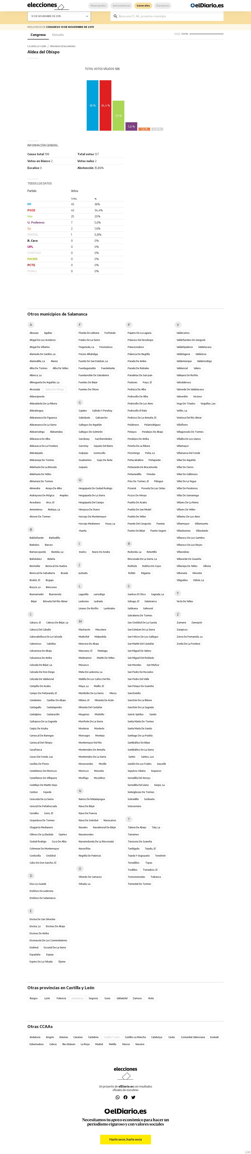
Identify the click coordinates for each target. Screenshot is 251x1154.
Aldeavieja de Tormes (42, 460)
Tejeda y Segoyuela (139, 855)
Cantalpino (35, 714)
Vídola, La (198, 580)
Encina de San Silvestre (42, 919)
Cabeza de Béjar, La (57, 622)
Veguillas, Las (208, 403)
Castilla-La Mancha (135, 1037)
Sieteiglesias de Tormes (141, 792)
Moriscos (84, 770)
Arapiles (64, 495)
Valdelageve (183, 354)
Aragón (50, 1037)
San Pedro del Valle (138, 679)
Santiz (131, 756)
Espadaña (35, 954)
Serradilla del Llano (138, 785)
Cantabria (93, 1037)
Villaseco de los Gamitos (191, 537)
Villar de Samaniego (188, 495)
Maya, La (84, 686)
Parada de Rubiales (138, 368)
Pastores (132, 382)
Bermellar (35, 566)
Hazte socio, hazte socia (125, 1139)
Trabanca (155, 876)
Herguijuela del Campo (91, 502)
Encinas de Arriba (39, 933)
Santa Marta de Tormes (141, 721)
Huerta (82, 530)
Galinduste (84, 417)
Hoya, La (110, 523)
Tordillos (132, 869)
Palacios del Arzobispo (140, 339)
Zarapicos (182, 629)
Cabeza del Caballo (40, 629)
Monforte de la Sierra (91, 721)
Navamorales (86, 834)
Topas (148, 862)
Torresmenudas (136, 876)
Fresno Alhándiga (88, 354)
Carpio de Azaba (39, 728)
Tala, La (156, 827)
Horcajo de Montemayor (92, 516)
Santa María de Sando (140, 728)
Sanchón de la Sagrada (141, 707)
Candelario (35, 700)
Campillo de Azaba (40, 686)
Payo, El (147, 382)
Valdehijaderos (185, 347)
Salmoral (148, 608)
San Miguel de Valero (139, 650)
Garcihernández (103, 438)
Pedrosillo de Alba (138, 396)
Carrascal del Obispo (41, 742)
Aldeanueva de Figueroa (43, 417)
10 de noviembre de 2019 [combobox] (46, 16)
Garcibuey (84, 438)
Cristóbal (51, 855)
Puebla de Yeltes (137, 516)
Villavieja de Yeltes (187, 566)
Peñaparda (155, 460)
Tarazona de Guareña (140, 841)
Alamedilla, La (37, 361)
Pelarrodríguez (152, 424)
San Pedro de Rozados (140, 672)
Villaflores (182, 424)
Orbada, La (84, 883)
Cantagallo (35, 707)
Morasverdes (86, 763)
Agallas (48, 332)
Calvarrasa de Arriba (41, 657)
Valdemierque (184, 361)
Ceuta (171, 1037)
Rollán (131, 573)
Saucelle (161, 763)
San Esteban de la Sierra (141, 629)
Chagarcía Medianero (41, 827)
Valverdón (182, 396)
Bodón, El (35, 580)
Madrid (99, 1044)
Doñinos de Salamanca (42, 898)
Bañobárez (36, 558)
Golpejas (83, 453)
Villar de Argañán (186, 460)
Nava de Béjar (87, 806)
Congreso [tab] (38, 35)
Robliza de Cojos (151, 566)
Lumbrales (109, 608)
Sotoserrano (134, 806)
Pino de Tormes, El (138, 481)
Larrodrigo (99, 594)
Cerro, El (48, 813)
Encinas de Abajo (55, 926)
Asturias (63, 1037)
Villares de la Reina (187, 502)
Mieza (113, 693)
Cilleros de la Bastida (41, 834)
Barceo (49, 544)
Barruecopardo (38, 551)
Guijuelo (83, 467)
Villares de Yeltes (186, 509)
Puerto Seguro (158, 530)
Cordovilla (35, 855)
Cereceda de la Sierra (42, 799)
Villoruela (182, 573)
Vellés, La (182, 410)
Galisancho (101, 417)
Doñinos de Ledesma (41, 890)
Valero (197, 368)
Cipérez (63, 834)
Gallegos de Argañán (90, 424)
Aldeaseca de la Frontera (44, 445)
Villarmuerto (201, 523)
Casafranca (36, 749)
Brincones (51, 587)
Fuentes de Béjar (88, 382)
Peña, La (150, 453)
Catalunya (156, 1037)
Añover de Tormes (40, 516)
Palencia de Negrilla (139, 354)
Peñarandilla (134, 474)
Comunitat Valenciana (193, 1037)
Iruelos (82, 551)
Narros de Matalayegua (92, 799)
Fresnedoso (106, 347)
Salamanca (151, 601)
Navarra (140, 1044)
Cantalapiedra (54, 707)
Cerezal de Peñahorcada (43, 806)
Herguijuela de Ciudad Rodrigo (95, 488)
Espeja (50, 954)
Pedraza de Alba (137, 389)
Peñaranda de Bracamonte (142, 467)
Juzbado (83, 573)
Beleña (51, 558)
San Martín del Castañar (141, 643)
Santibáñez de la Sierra (141, 749)
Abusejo (34, 332)
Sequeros (156, 770)
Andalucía (35, 1037)
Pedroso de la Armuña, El (142, 417)
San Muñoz (153, 664)
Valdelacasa (204, 347)
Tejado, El (150, 848)
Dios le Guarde (38, 883)
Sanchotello (134, 693)
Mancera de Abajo (89, 643)
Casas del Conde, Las (41, 756)
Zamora (137, 998)
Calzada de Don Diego (42, 672)
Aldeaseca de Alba (40, 438)
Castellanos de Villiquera (43, 777)
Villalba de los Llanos (189, 438)
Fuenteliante (108, 368)
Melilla (112, 1044)
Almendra (35, 488)
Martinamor (85, 657)
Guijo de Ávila (104, 460)
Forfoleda (110, 332)
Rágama (145, 573)
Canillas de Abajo (56, 700)
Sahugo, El (133, 601)
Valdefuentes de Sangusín (191, 339)
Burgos (34, 998)
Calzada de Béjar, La (41, 664)
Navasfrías (85, 848)
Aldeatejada (36, 453)
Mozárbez (99, 777)
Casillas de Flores (39, 763)
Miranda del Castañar (90, 707)
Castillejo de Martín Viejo (43, 785)
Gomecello (99, 453)
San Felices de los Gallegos (143, 636)
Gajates (83, 410)
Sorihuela (149, 799)
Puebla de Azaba (137, 502)
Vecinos (197, 396)
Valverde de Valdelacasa (190, 389)
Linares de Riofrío (88, 608)
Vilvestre (197, 573)
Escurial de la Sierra (55, 947)
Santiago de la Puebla (140, 735)
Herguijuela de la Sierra (92, 495)
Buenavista (55, 594)
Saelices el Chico (137, 594)
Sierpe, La (159, 785)
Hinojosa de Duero (89, 509)
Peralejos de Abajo (152, 431)
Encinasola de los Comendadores (48, 940)
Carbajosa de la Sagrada (43, 721)
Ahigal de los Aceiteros (43, 339)
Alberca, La (36, 375)
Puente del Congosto (139, 523)
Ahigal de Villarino (40, 347)
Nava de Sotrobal (88, 820)
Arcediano (35, 502)
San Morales (134, 664)
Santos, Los (147, 756)
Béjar (34, 601)
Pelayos (132, 431)
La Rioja (85, 1044)
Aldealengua (36, 410)
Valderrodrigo (204, 361)
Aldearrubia (56, 431)
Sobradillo (133, 799)
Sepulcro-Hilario (137, 770)
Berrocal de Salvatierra (42, 573)
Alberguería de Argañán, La (44, 382)
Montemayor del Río (90, 742)
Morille (102, 763)
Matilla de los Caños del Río (94, 679)
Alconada (35, 389)
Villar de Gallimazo (187, 474)
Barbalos (34, 544)
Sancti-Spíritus (136, 714)
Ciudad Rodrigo (38, 841)
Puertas (160, 523)
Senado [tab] (58, 35)
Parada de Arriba (137, 361)
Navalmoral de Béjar (104, 827)
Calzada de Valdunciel (42, 679)
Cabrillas (51, 643)
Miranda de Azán (104, 700)
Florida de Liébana (89, 332)
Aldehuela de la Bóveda (43, 467)
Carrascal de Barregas (42, 735)
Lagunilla (83, 594)
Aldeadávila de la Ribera (43, 403)
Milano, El (84, 700)
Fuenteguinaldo (87, 368)
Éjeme (62, 961)
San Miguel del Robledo (141, 657)
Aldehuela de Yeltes (40, 474)
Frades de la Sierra (89, 339)
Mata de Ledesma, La (90, 672)
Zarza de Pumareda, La (190, 636)
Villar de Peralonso (187, 488)
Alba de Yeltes (60, 368)
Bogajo (50, 580)
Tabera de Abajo (137, 827)
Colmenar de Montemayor (44, 848)
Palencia (61, 998)
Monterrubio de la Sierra (92, 756)
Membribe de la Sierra (91, 693)
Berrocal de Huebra (56, 566)
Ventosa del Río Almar (189, 417)
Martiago (103, 650)
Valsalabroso (184, 382)
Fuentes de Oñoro (89, 389)
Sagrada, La (157, 594)
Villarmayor (183, 523)
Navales (83, 827)
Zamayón (196, 622)
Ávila (151, 998)
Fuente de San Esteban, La (93, 361)
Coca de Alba (59, 841)
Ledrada (98, 601)
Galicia (53, 1044)
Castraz (34, 792)
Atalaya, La (54, 509)
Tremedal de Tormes (139, 883)
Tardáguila (133, 848)
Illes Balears (68, 1044)
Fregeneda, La (86, 347)
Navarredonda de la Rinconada (96, 841)
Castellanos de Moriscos (43, 770)
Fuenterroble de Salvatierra (94, 375)
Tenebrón (160, 855)
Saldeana (133, 608)
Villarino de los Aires (188, 516)
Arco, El (50, 502)
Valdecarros (183, 332)
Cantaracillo (53, 714)
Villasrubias (183, 551)
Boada (64, 573)
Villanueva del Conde (188, 453)
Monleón (99, 728)
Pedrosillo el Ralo (137, 410)
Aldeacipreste (37, 396)
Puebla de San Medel (139, 509)
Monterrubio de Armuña (92, 749)
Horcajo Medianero (89, 523)
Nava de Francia (88, 813)
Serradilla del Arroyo (139, 777)
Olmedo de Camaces (90, 876)
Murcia (126, 1044)
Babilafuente (37, 537)
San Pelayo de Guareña (141, 686)
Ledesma (84, 601)
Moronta (99, 770)
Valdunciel (182, 368)
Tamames (133, 834)
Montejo (100, 735)
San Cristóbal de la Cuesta (142, 622)
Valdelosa (201, 354)
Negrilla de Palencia (90, 855)
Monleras (84, 728)
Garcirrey (83, 445)
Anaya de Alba (53, 488)
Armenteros (36, 509)
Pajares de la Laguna (139, 332)
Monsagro (84, 735)
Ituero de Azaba (101, 551)
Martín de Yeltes (106, 657)
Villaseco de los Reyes (189, 544)
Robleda (132, 566)
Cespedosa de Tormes (42, 820)
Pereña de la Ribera (139, 445)
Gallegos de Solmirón (91, 431)
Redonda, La (134, 551)
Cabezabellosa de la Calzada (46, 636)
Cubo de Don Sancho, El (43, 862)
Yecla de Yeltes (185, 601)
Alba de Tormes (38, 368)
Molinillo (99, 714)
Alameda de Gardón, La (42, 354)
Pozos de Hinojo (137, 495)
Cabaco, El (35, 622)
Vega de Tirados (186, 403)
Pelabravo (133, 424)
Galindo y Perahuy (102, 410)
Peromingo (134, 453)
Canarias (78, 1037)
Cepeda (47, 792)
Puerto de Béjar (136, 530)
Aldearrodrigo (37, 431)
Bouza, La (35, 587)
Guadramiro (85, 460)
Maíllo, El (99, 686)
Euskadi (214, 1037)
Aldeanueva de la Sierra (43, 424)
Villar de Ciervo (185, 467)
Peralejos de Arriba (138, 438)
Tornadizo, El (150, 869)
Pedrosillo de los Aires (140, 403)
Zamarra (181, 622)
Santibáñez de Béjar (139, 742)
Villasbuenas (184, 530)
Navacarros (110, 820)
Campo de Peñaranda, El (43, 693)
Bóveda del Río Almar (55, 601)
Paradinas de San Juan (140, 375)
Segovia (93, 998)
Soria (107, 998)
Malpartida (100, 636)
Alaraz (54, 361)
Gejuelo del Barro (103, 445)
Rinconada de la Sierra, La (142, 558)
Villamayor (183, 445)
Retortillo (152, 551)
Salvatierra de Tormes (140, 615)
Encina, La (35, 926)
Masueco (84, 664)
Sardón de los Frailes (140, 763)
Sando (152, 714)
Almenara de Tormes (41, 481)
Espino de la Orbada (41, 961)
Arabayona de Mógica (42, 495)
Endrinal (34, 947)
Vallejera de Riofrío (187, 375)
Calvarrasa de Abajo (41, 650)
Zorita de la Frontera (188, 643)
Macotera (100, 629)
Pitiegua (158, 481)
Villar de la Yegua (186, 481)
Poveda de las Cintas (153, 488)
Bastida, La (57, 551)
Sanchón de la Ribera (140, 700)
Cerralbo (34, 813)
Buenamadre (37, 594)
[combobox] (170, 16)
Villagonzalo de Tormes (190, 431)
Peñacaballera (135, 460)
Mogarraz (84, 714)
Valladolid (122, 998)
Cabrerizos (35, 643)
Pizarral (132, 488)
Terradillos (133, 862)
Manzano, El (85, 650)
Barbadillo (54, 537)
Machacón (84, 629)
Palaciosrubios (136, 347)
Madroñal (84, 636)
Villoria (207, 566)
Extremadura (37, 1044)
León (47, 998)
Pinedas (151, 474)
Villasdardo (202, 530)
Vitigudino (182, 580)
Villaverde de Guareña (189, 558)
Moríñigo (84, 777)
